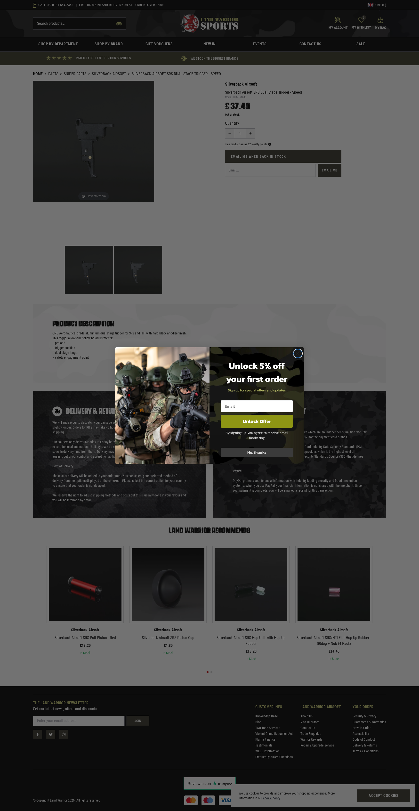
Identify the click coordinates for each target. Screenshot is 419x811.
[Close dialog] (298, 353)
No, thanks (256, 452)
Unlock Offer (257, 421)
